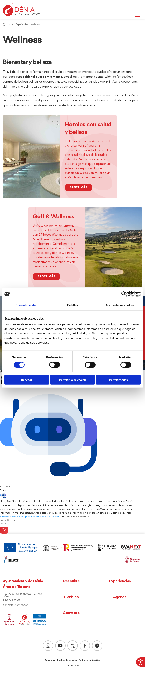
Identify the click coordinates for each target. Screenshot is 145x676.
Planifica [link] (71, 597)
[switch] (54, 365)
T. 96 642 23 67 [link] (11, 600)
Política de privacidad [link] (89, 660)
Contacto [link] (71, 613)
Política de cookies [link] (67, 660)
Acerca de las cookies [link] (119, 304)
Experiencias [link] (22, 24)
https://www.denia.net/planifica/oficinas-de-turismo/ (30, 516)
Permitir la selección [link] (72, 379)
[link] (140, 662)
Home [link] (10, 24)
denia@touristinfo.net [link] (15, 605)
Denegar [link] (26, 379)
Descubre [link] (71, 581)
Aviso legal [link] (50, 660)
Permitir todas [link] (118, 379)
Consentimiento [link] (25, 304)
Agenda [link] (120, 597)
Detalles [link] (72, 304)
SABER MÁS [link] (78, 187)
